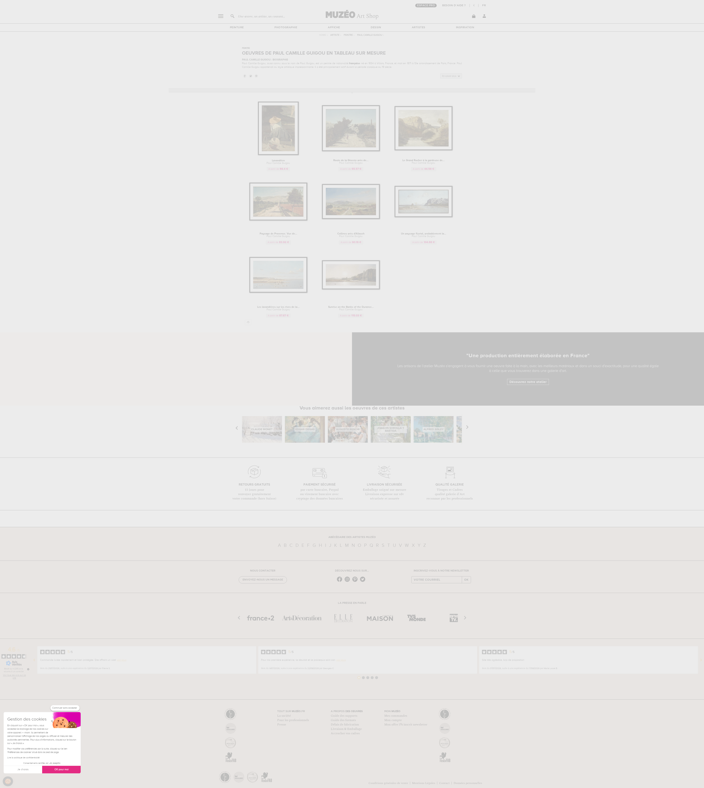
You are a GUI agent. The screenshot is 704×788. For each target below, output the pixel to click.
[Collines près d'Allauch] (351, 218)
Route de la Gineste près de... (350, 161)
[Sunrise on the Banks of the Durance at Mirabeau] (351, 289)
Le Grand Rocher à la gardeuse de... (423, 161)
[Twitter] (363, 581)
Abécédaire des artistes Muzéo (352, 537)
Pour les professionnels (293, 720)
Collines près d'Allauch (350, 235)
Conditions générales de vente (388, 783)
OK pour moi (61, 769)
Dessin (376, 27)
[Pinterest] (356, 581)
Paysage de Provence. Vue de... (278, 235)
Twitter (250, 76)
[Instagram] (348, 581)
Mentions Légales (423, 783)
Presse (281, 724)
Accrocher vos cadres (345, 733)
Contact (444, 783)
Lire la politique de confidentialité (23, 758)
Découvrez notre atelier (528, 382)
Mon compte (393, 720)
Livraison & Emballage (346, 729)
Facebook (244, 76)
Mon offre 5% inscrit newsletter (405, 724)
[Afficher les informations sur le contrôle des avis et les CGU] (28, 669)
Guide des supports (344, 715)
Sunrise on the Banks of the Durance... (351, 308)
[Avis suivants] (701, 660)
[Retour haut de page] (248, 322)
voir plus (121, 660)
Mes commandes (395, 715)
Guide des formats (343, 720)
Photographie (285, 27)
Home (322, 35)
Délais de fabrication (345, 724)
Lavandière (278, 161)
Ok (466, 579)
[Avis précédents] (34, 660)
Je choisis (22, 769)
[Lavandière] (278, 154)
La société (284, 715)
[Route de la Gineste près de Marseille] (351, 150)
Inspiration (465, 27)
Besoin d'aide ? (454, 5)
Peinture (237, 27)
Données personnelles (468, 783)
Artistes (418, 27)
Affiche (334, 27)
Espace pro (426, 5)
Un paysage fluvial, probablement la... (423, 235)
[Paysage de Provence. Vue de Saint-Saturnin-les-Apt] (278, 220)
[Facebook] (340, 581)
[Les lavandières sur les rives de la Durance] (278, 292)
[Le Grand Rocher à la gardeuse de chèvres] (424, 149)
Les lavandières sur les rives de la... (278, 308)
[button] (8, 781)
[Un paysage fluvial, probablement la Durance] (424, 216)
